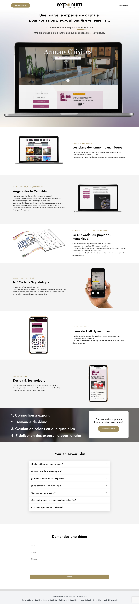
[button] (69, 464)
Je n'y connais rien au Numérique (46, 485)
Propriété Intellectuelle (110, 600)
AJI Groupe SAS (81, 596)
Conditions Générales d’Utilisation (46, 600)
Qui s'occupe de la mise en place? (46, 471)
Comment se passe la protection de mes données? (53, 500)
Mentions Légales (27, 600)
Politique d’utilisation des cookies (90, 600)
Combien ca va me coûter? (43, 492)
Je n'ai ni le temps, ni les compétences (48, 478)
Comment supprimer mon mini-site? (47, 507)
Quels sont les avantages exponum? (47, 464)
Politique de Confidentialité (68, 600)
